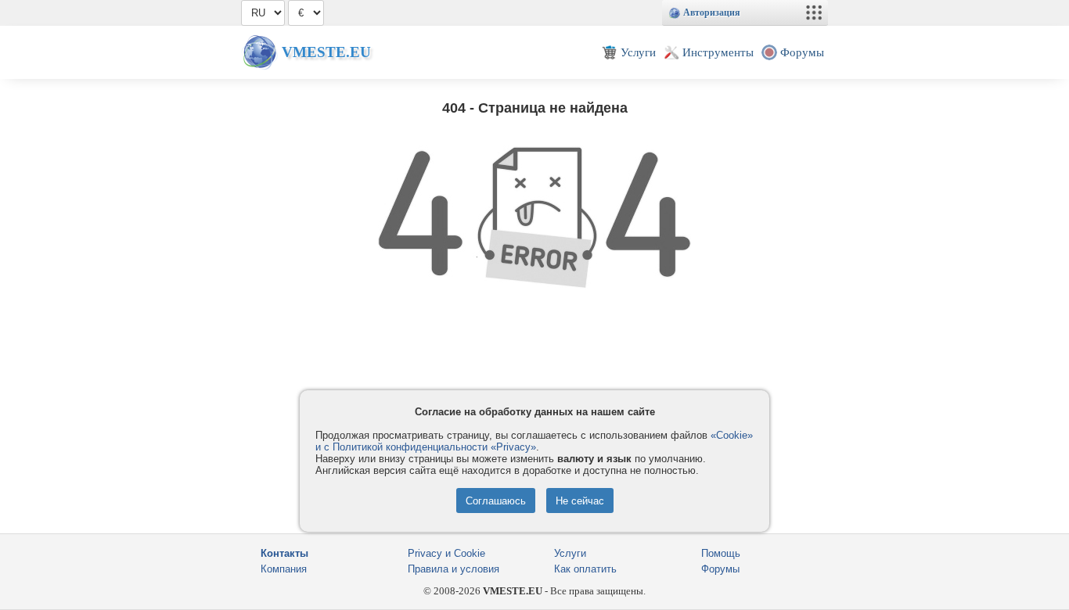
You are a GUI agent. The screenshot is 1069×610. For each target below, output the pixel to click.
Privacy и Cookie (446, 553)
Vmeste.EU (326, 52)
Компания (284, 569)
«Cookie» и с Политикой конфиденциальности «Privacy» (534, 441)
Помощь (720, 553)
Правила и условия (453, 569)
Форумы (720, 569)
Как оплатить (585, 569)
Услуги (570, 553)
